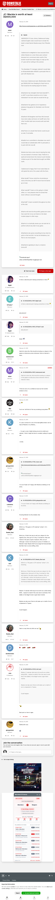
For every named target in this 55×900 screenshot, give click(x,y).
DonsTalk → (38, 860)
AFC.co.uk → (32, 860)
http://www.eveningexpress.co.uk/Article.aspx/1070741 (35, 26)
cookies (13, 886)
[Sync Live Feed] (39, 795)
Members (10, 675)
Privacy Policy (6, 880)
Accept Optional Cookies (32, 893)
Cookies (14, 880)
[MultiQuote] (20, 291)
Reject (18, 893)
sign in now (40, 745)
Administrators (10, 287)
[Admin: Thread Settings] (37, 795)
